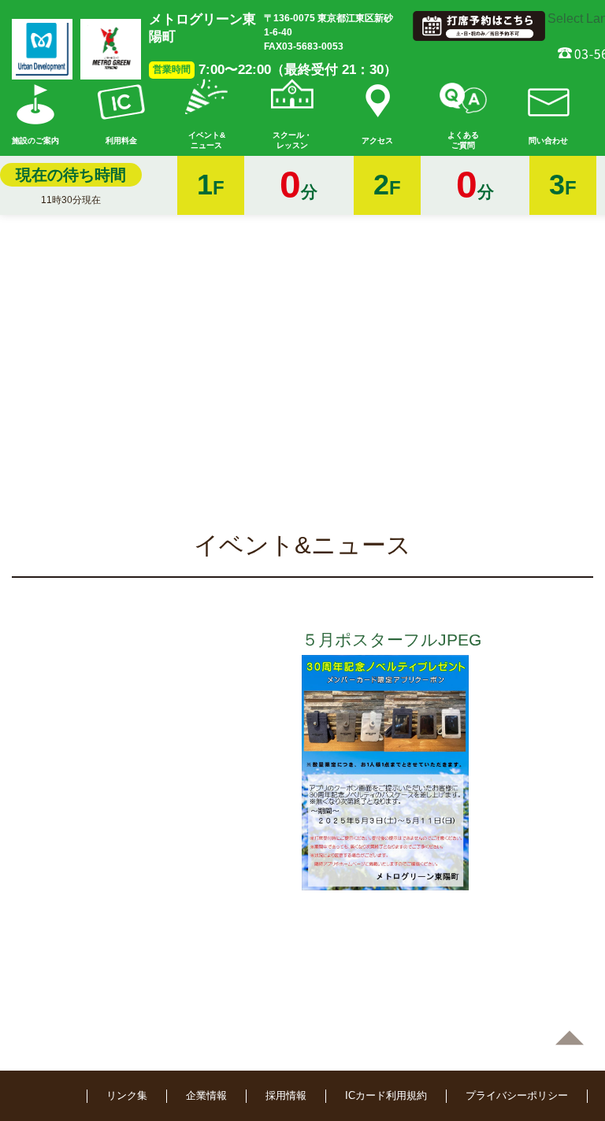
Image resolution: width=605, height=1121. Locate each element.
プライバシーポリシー (517, 1095)
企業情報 (206, 1095)
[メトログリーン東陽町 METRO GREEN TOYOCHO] (110, 49)
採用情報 (285, 1095)
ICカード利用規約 (386, 1095)
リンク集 (126, 1095)
